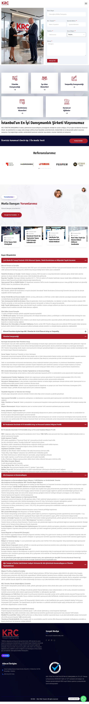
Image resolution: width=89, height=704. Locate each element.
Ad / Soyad (50, 21)
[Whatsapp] (83, 699)
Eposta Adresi (71, 21)
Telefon (49, 31)
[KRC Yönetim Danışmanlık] (5, 3)
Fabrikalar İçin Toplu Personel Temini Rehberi (54, 239)
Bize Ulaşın (50, 10)
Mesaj (49, 41)
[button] (3, 164)
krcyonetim (8, 239)
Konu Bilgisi (71, 31)
